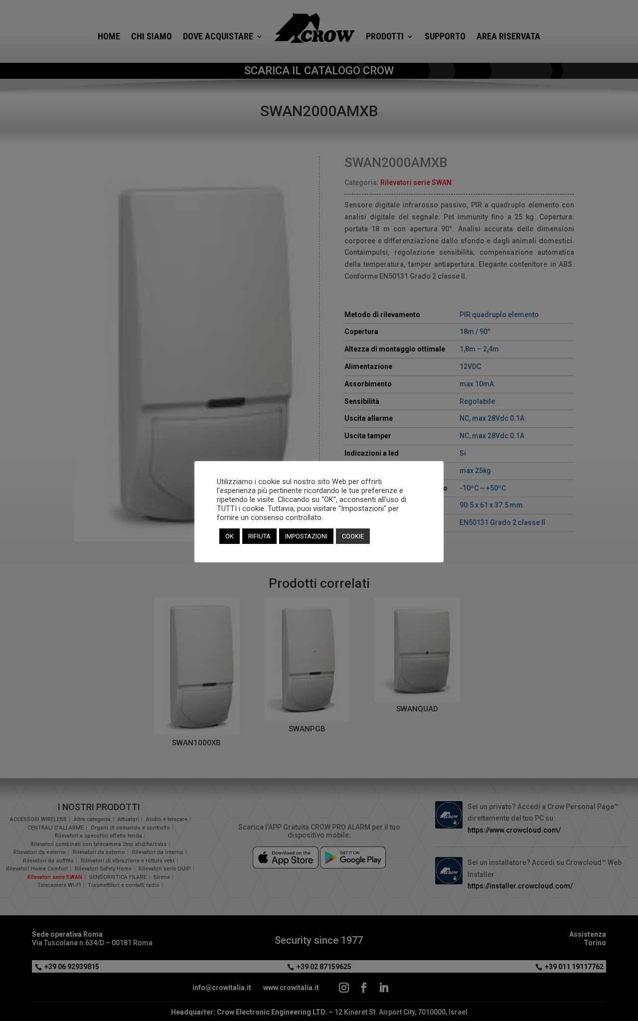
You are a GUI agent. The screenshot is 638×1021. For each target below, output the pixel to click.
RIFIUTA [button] (259, 536)
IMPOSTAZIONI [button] (306, 536)
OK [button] (229, 536)
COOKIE (353, 536)
